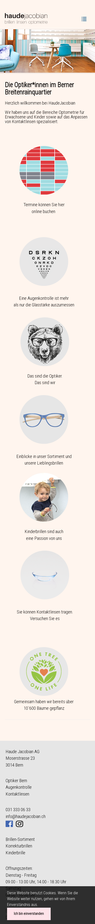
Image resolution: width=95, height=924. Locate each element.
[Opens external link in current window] (19, 823)
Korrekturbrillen (19, 846)
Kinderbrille (15, 853)
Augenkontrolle (19, 787)
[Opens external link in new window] (9, 823)
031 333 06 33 (18, 809)
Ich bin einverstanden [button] (29, 914)
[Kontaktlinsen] (44, 574)
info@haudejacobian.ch (26, 816)
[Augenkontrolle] (43, 261)
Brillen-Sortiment (20, 839)
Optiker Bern (16, 780)
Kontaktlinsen (17, 794)
